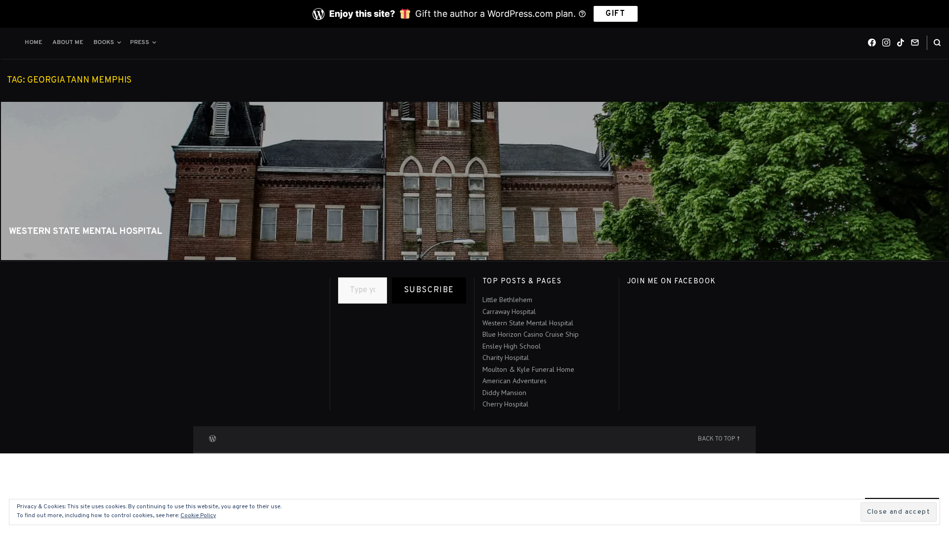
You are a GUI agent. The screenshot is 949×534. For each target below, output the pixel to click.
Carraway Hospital (509, 311)
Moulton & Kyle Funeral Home (528, 369)
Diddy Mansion (504, 392)
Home (33, 42)
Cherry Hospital (505, 404)
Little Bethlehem (507, 299)
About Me (67, 42)
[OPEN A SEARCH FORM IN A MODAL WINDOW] (937, 43)
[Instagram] (886, 42)
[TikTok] (901, 42)
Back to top (716, 439)
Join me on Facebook (671, 281)
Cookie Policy (198, 516)
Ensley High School (511, 346)
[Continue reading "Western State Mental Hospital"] (474, 181)
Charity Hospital (505, 357)
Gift (615, 14)
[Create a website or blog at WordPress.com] (212, 438)
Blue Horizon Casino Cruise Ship (530, 334)
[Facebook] (872, 42)
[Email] (915, 42)
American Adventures (514, 380)
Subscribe (429, 290)
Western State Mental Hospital (85, 231)
